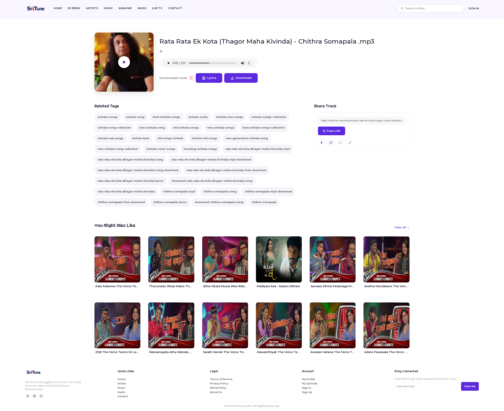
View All (400, 227)
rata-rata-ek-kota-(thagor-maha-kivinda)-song (130, 159)
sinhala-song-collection (114, 127)
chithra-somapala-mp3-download (268, 191)
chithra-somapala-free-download (121, 202)
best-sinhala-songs (166, 116)
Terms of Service (221, 379)
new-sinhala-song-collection (118, 148)
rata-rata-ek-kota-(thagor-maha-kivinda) (126, 191)
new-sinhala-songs (220, 127)
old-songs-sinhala (170, 138)
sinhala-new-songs (229, 116)
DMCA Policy (218, 387)
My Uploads (309, 383)
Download (243, 78)
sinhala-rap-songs (110, 138)
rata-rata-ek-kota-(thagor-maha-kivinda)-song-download (138, 170)
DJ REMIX (74, 8)
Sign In (474, 8)
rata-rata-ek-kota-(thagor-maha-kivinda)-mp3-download (211, 159)
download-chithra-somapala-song (219, 202)
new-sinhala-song (152, 127)
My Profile (308, 379)
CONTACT (175, 8)
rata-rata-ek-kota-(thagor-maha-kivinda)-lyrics (130, 180)
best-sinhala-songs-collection (264, 127)
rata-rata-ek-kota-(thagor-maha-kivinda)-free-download (226, 170)
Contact (123, 396)
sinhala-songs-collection (268, 116)
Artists (92, 8)
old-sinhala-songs (186, 127)
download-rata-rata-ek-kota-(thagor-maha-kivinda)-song (212, 180)
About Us (216, 392)
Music (108, 8)
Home (58, 8)
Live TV (157, 8)
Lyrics (211, 78)
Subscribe (470, 386)
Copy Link (333, 130)
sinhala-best (140, 138)
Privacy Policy (219, 383)
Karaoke (125, 8)
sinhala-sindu (198, 116)
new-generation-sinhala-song (247, 138)
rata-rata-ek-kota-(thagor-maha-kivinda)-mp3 (257, 148)
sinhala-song (135, 116)
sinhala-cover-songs (160, 148)
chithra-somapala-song (219, 191)
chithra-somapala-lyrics (170, 202)
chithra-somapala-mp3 (179, 191)
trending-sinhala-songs (200, 148)
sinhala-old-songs (204, 138)
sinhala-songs (108, 116)
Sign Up (307, 392)
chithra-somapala (264, 202)
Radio (142, 8)
